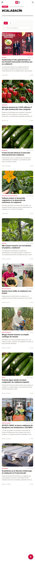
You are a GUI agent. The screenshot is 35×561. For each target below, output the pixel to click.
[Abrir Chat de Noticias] (30, 556)
